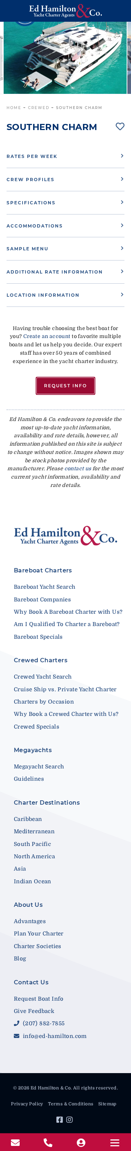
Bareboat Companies (42, 599)
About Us (28, 904)
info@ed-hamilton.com (54, 1036)
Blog (20, 958)
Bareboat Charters (43, 570)
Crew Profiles (31, 179)
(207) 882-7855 (42, 1023)
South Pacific (32, 844)
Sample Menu (27, 248)
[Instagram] (70, 1120)
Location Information (43, 295)
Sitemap (107, 1103)
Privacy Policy (27, 1103)
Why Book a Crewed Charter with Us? (66, 714)
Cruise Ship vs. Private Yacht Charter (65, 689)
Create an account (47, 336)
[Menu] (114, 1142)
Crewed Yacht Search (43, 676)
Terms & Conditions (70, 1103)
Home (14, 107)
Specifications (31, 202)
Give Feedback (34, 1011)
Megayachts (33, 750)
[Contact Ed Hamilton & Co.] (16, 1143)
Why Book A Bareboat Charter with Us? (68, 612)
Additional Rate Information (55, 272)
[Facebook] (60, 1120)
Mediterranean (34, 831)
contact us (77, 468)
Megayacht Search (39, 766)
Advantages (30, 921)
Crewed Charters (40, 660)
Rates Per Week (32, 156)
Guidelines (29, 779)
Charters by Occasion (44, 701)
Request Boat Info (39, 999)
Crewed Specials (36, 726)
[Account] (82, 1143)
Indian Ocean (32, 881)
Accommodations (35, 226)
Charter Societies (37, 946)
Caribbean (28, 819)
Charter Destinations (47, 802)
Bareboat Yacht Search (44, 587)
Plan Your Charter (39, 933)
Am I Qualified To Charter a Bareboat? (67, 624)
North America (34, 856)
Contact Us (31, 982)
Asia (20, 869)
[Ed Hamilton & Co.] (65, 11)
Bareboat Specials (38, 637)
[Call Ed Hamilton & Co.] (49, 1143)
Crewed (38, 107)
